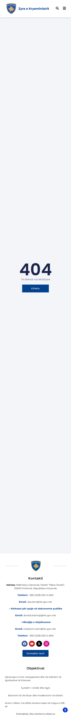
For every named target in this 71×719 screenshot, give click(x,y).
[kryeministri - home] (35, 566)
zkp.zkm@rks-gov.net (39, 601)
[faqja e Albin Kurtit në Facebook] (25, 644)
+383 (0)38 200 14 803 (41, 595)
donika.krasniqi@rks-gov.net (39, 615)
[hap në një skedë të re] (39, 644)
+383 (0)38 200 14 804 (41, 635)
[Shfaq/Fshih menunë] (64, 8)
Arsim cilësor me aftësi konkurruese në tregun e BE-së (35, 705)
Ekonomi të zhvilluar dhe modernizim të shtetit (35, 695)
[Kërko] (57, 8)
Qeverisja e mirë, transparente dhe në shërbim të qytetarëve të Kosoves (33, 679)
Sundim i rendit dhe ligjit (35, 687)
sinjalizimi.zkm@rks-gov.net (39, 628)
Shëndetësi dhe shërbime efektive (35, 713)
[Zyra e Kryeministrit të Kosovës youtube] (32, 644)
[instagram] (46, 644)
